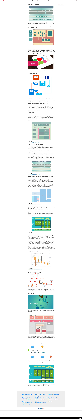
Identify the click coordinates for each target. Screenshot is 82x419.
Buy (48, 0)
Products (33, 0)
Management (30, 142)
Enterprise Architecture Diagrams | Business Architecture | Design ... (40, 404)
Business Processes (31, 269)
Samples (43, 0)
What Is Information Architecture (36, 313)
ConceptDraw (3, 0)
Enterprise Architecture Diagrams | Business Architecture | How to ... (27, 394)
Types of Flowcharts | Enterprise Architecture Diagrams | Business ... (40, 399)
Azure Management (32, 73)
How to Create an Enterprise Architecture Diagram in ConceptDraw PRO (41, 26)
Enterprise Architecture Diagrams (36, 53)
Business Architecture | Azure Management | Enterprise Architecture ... (40, 401)
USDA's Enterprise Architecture (35, 144)
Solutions (38, 0)
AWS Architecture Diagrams (35, 272)
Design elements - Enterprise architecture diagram (40, 176)
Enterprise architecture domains (36, 206)
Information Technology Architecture (37, 363)
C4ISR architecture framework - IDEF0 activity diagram (41, 235)
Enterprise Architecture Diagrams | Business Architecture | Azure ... (53, 401)
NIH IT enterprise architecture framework (38, 103)
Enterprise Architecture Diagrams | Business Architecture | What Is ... (27, 398)
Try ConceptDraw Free (60, 4)
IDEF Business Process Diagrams (38, 269)
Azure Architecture (32, 293)
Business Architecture (33, 4)
